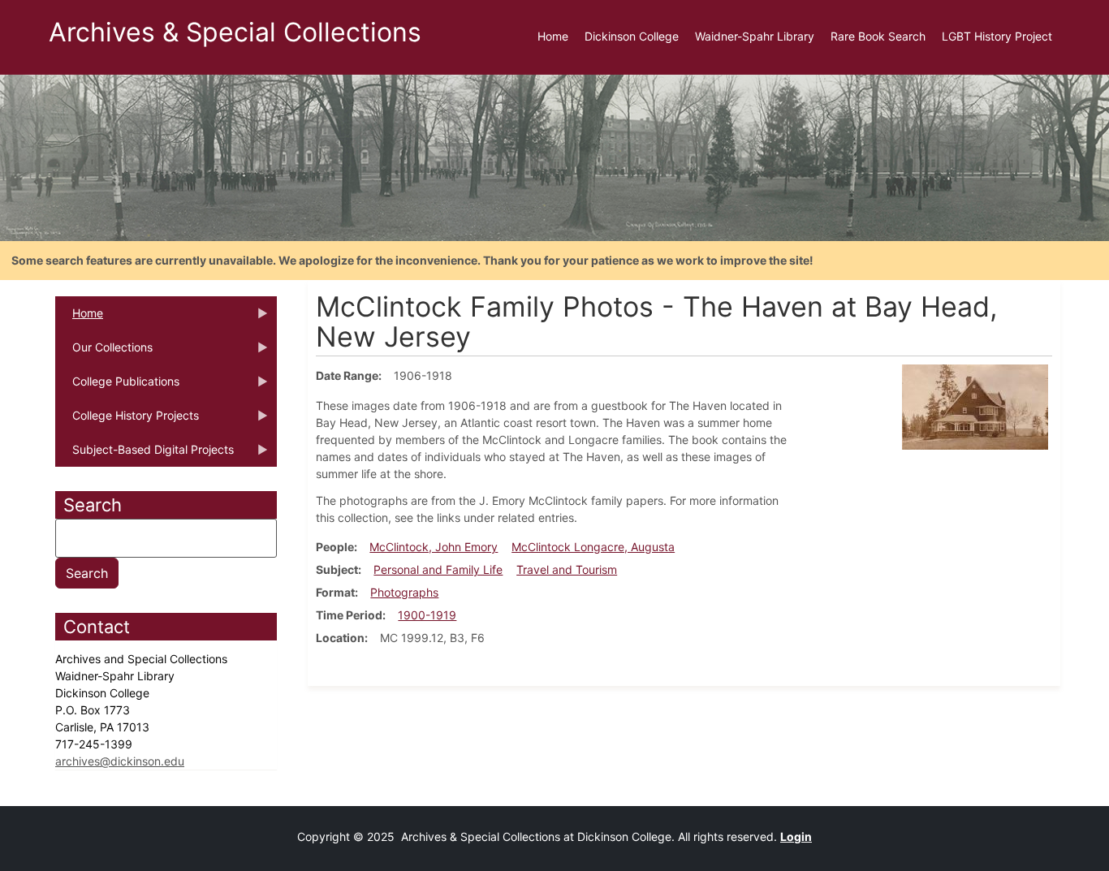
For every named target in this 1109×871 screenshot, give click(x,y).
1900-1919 (427, 615)
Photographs (404, 592)
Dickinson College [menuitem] (632, 36)
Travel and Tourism (566, 569)
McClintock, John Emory (433, 547)
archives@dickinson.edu (119, 761)
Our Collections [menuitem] (104, 352)
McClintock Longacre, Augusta (593, 547)
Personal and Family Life (438, 569)
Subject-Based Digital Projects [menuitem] (144, 454)
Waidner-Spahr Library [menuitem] (754, 36)
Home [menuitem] (552, 36)
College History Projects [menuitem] (127, 420)
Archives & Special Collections (235, 32)
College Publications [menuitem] (117, 386)
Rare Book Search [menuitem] (878, 36)
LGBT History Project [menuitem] (997, 36)
